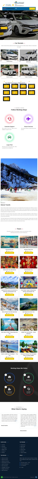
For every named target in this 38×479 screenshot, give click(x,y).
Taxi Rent (3, 444)
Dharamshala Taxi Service (6, 462)
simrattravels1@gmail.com (19, 5)
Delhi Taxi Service (5, 470)
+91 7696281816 (8, 5)
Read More (4, 31)
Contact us (32, 8)
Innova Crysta (23, 449)
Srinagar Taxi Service (5, 468)
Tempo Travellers (23, 452)
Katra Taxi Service (5, 465)
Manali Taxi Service (5, 459)
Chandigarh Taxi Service (6, 467)
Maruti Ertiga (23, 446)
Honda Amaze (23, 444)
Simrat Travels (9, 477)
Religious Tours (4, 449)
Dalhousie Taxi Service (5, 461)
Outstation (3, 446)
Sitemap (3, 452)
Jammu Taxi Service (5, 464)
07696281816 (10, 8)
